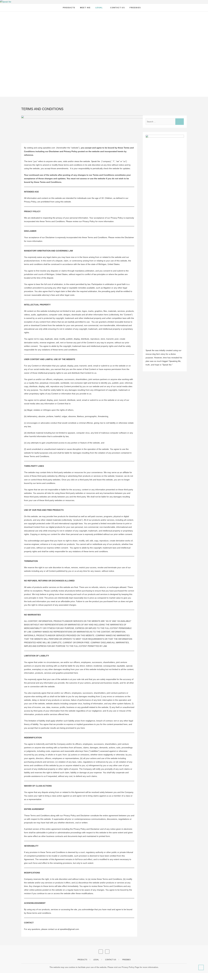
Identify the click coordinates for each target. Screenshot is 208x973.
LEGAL (99, 8)
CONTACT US (117, 8)
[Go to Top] (201, 967)
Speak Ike (28, 6)
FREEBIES (135, 8)
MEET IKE (85, 8)
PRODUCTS (69, 8)
